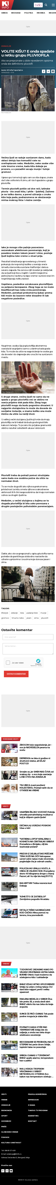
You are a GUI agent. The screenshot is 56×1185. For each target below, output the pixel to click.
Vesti (5, 806)
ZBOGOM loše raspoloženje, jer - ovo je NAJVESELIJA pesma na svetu (36, 747)
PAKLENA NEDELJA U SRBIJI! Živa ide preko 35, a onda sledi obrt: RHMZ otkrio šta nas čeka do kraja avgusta (36, 1003)
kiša (22, 613)
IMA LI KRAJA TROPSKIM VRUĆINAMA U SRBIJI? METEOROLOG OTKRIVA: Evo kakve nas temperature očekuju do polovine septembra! (37, 1073)
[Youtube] (11, 1170)
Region (52, 13)
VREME (6, 964)
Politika (28, 13)
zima (36, 618)
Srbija (4, 13)
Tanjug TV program (38, 1110)
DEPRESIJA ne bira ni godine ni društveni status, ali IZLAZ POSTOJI (35, 761)
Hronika (41, 13)
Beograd (16, 13)
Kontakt (32, 1121)
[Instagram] (7, 1170)
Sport (4, 1116)
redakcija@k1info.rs (13, 1154)
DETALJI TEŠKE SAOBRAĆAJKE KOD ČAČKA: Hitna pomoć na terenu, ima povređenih (35, 913)
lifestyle (4, 613)
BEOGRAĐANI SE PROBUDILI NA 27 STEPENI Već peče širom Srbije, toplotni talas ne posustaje (37, 1044)
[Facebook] (12, 751)
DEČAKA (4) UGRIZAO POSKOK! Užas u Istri (35, 826)
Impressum (33, 1100)
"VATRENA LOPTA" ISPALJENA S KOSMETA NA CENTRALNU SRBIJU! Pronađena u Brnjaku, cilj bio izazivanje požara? (37, 843)
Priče (3, 1127)
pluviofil (44, 618)
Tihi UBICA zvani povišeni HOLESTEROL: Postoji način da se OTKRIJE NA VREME (36, 788)
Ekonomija (6, 1110)
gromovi (5, 618)
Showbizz (6, 1121)
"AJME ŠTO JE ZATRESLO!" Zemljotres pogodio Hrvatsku (34, 897)
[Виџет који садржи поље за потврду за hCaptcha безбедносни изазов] (23, 663)
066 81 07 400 (10, 1150)
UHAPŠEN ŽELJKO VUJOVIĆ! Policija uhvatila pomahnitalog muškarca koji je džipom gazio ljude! (37, 815)
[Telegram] (53, 71)
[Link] (48, 71)
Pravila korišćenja (37, 1094)
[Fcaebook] (43, 71)
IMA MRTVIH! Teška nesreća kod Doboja (36, 884)
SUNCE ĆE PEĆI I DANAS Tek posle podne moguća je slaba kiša (36, 1015)
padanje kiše (32, 613)
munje (43, 613)
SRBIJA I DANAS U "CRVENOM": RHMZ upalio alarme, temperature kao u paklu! (36, 1058)
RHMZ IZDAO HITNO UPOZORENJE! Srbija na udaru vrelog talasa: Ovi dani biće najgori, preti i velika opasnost (37, 988)
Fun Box (5, 1137)
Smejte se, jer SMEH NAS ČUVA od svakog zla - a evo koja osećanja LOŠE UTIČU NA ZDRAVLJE (37, 774)
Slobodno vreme (9, 1132)
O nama (31, 1105)
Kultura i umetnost (11, 1143)
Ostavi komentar (16, 674)
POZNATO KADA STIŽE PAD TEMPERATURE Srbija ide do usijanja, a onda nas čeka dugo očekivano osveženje (35, 1031)
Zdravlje (6, 46)
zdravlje (14, 613)
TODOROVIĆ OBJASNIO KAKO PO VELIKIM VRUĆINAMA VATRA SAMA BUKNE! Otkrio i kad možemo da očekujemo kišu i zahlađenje (37, 973)
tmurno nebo (18, 618)
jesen (29, 618)
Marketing (33, 1116)
